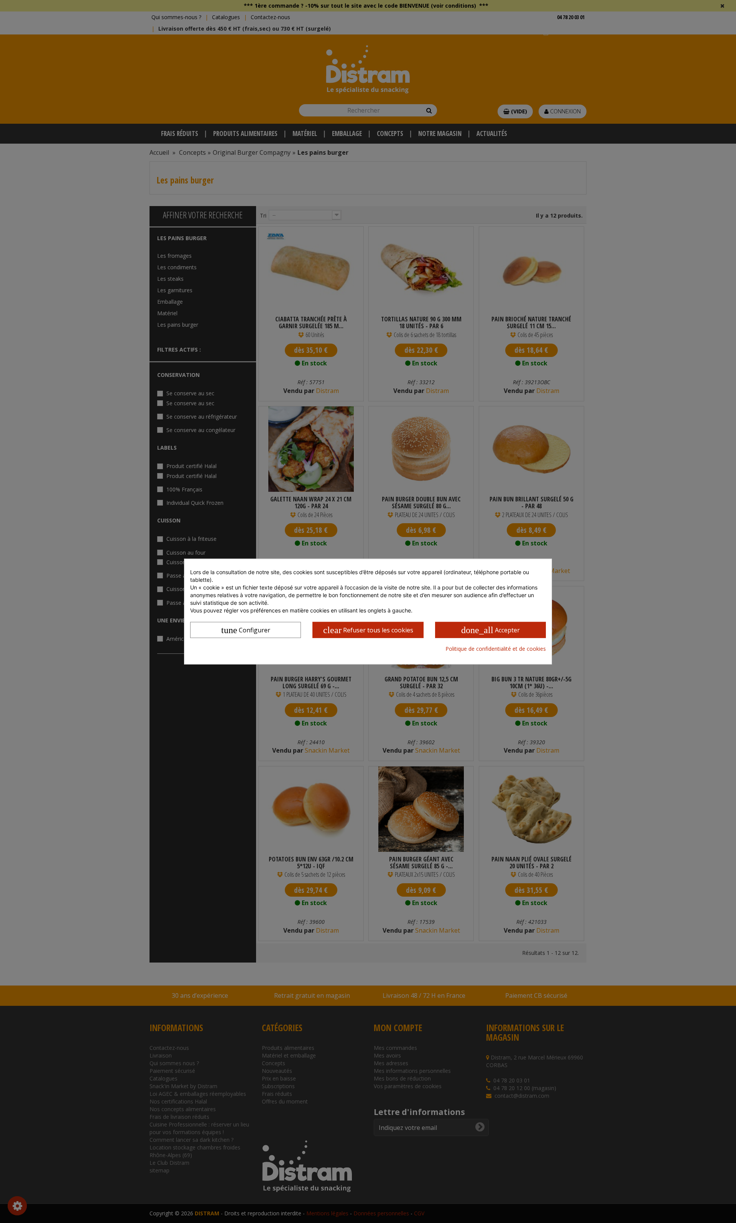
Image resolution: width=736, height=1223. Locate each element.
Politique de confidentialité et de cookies (495, 648)
